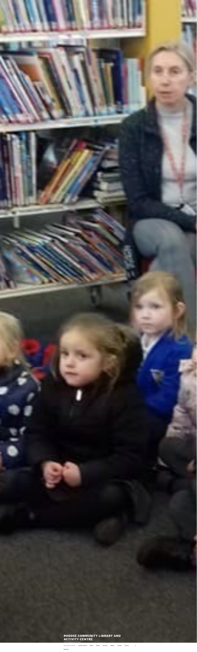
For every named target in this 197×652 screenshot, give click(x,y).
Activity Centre (82, 645)
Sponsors (66, 649)
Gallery (112, 645)
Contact (119, 645)
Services (105, 645)
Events (98, 645)
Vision (91, 645)
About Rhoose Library (69, 645)
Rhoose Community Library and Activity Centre (92, 637)
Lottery (127, 645)
